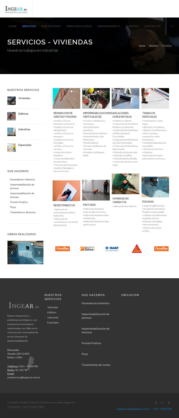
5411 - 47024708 (162, 408)
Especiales (24, 145)
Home (142, 45)
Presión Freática (91, 343)
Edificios (23, 113)
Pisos (85, 354)
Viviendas (24, 98)
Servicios (153, 45)
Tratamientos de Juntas (96, 365)
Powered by (13, 406)
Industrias (24, 129)
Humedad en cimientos (95, 303)
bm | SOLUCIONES (33, 406)
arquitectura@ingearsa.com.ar (23, 377)
